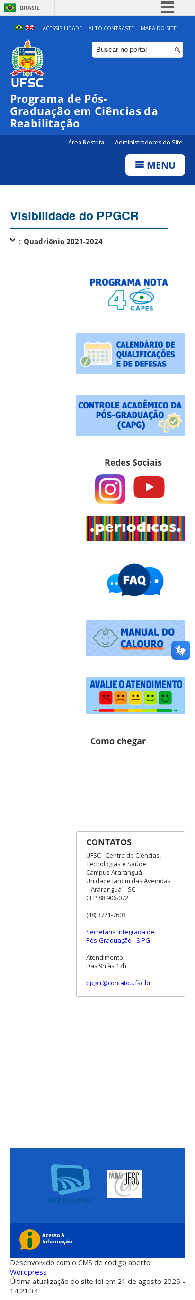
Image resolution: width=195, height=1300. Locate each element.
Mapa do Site (159, 28)
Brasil (30, 8)
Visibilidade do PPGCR (74, 215)
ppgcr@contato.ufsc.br (118, 982)
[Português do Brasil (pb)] (19, 28)
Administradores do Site (149, 142)
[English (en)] (30, 28)
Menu (160, 165)
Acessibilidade (62, 28)
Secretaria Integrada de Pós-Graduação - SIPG (120, 935)
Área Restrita (87, 142)
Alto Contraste (111, 28)
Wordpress (28, 1271)
